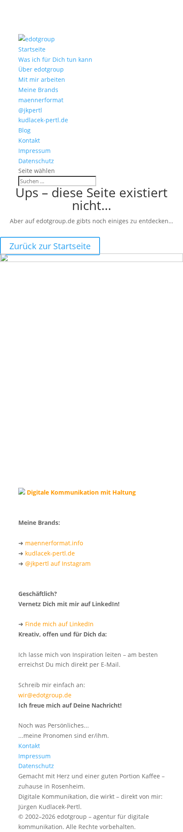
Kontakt (29, 140)
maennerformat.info (54, 543)
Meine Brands (38, 90)
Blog (24, 130)
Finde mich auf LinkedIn (59, 624)
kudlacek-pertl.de (43, 120)
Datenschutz (36, 161)
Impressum (34, 151)
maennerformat (40, 100)
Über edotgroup (41, 69)
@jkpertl (30, 110)
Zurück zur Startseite (50, 246)
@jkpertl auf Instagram (58, 563)
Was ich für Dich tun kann (55, 59)
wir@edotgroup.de (44, 695)
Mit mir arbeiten (41, 79)
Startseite (32, 49)
